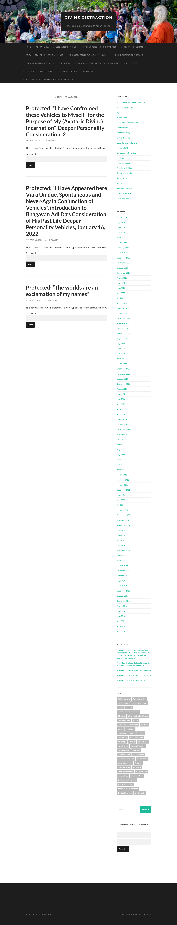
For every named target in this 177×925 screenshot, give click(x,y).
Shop (125, 63)
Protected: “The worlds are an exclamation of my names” (62, 290)
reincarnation (138, 754)
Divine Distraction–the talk (129, 55)
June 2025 (121, 288)
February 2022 (123, 480)
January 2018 (122, 565)
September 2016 (123, 601)
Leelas (120, 729)
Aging (119, 112)
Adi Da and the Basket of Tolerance (131, 102)
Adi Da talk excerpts (125, 107)
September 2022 (123, 444)
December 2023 (123, 369)
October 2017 (122, 575)
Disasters (121, 716)
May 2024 (121, 353)
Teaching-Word (136, 776)
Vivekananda (139, 793)
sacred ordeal (142, 759)
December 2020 (123, 515)
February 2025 (123, 308)
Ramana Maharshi (137, 746)
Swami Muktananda (125, 772)
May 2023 (121, 404)
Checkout (79, 63)
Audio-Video (122, 117)
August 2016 (122, 606)
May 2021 (121, 500)
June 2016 (121, 616)
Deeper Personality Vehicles (128, 712)
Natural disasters (124, 163)
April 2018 (121, 560)
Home (28, 47)
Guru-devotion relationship (128, 143)
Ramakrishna (123, 746)
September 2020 (123, 525)
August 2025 (122, 278)
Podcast (132, 742)
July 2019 (121, 545)
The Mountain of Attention (128, 789)
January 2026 (122, 253)
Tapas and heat (141, 772)
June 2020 (121, 535)
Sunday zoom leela (124, 188)
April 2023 (121, 409)
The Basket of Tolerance (127, 780)
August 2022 (122, 449)
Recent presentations (125, 173)
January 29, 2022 (34, 140)
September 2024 (123, 333)
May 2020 (121, 540)
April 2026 (121, 237)
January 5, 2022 (33, 300)
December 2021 (123, 490)
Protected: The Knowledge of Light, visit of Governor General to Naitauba (133, 664)
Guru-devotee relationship (128, 724)
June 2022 (121, 459)
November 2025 (123, 263)
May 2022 (121, 464)
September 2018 (123, 555)
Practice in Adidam (133, 47)
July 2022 (121, 454)
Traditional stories (124, 193)
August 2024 (122, 338)
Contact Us (64, 63)
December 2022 (123, 429)
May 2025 (121, 293)
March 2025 (122, 303)
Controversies (122, 127)
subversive (137, 767)
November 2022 (123, 434)
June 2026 (121, 227)
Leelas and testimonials (126, 153)
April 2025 (121, 298)
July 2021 (121, 495)
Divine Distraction (89, 17)
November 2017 (123, 570)
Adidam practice (139, 699)
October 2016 (122, 596)
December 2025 (123, 258)
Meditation (130, 729)
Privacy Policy (90, 71)
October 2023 (122, 379)
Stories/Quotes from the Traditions (100, 47)
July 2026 (121, 222)
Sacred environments (126, 759)
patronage (122, 742)
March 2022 (122, 475)
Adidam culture (124, 699)
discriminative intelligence (138, 716)
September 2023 (123, 384)
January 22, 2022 (34, 240)
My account (46, 71)
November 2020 (123, 520)
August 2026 (122, 217)
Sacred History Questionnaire (103, 63)
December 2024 (123, 318)
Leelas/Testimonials (66, 47)
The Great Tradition (125, 784)
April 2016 (121, 626)
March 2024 (122, 363)
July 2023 (121, 394)
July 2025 (121, 283)
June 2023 (121, 399)
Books (120, 707)
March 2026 (122, 242)
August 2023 (122, 389)
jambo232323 (51, 140)
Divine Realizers (123, 138)
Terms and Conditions (68, 71)
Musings (105, 55)
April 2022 (121, 469)
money (141, 733)
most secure (122, 737)
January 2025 (122, 313)
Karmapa (144, 724)
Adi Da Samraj (42, 47)
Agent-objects (123, 703)
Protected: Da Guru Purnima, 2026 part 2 (134, 675)
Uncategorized (123, 198)
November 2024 (123, 323)
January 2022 (122, 485)
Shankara (138, 763)
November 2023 (123, 374)
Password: (31, 153)
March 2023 (122, 414)
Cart (135, 63)
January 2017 (122, 586)
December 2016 (123, 591)
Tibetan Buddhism (125, 793)
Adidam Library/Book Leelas (39, 55)
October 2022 (122, 439)
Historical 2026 (123, 148)
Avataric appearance (139, 703)
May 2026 (121, 232)
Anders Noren (138, 914)
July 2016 (121, 611)
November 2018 (123, 550)
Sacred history (122, 178)
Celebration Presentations (128, 122)
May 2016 (121, 621)
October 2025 (122, 268)
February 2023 (123, 419)
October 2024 (122, 328)
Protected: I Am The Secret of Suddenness (134, 670)
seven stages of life (125, 763)
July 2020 (121, 530)
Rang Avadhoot (123, 750)
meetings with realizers (126, 733)
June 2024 (121, 348)
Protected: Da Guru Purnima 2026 (131, 680)
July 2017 (121, 581)
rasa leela (136, 750)
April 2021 (121, 505)
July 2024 (121, 343)
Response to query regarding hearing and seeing (50, 79)
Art (61, 55)
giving (135, 720)
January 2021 (122, 510)
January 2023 (122, 424)
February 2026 (123, 247)
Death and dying (123, 132)
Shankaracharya (124, 767)
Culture (129, 707)
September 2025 (123, 273)
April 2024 (121, 359)
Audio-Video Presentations (81, 55)
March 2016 (122, 631)
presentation (143, 742)
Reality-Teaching (124, 754)
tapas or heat (123, 776)
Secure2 (120, 183)
